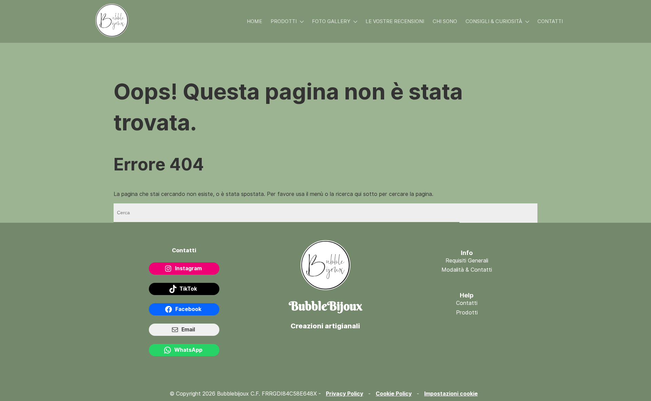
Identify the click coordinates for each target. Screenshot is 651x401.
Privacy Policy (344, 393)
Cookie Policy (394, 393)
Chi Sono (445, 21)
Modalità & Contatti (466, 270)
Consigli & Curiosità (494, 21)
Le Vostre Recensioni (395, 21)
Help (467, 295)
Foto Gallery (331, 21)
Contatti (550, 21)
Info (467, 252)
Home (254, 21)
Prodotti (284, 21)
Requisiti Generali (467, 260)
